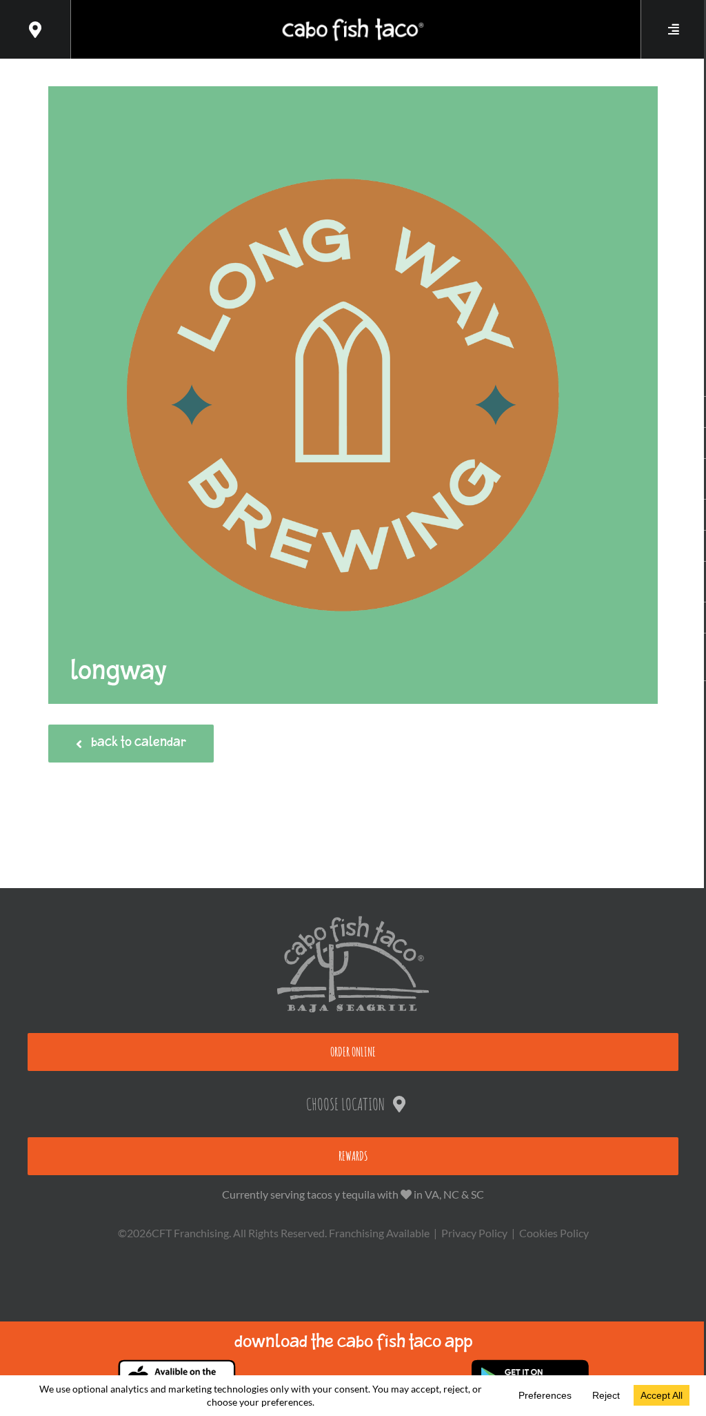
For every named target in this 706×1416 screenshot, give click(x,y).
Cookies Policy (554, 1232)
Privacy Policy (474, 1232)
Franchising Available (379, 1232)
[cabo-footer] (353, 920)
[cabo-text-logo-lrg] (352, 18)
